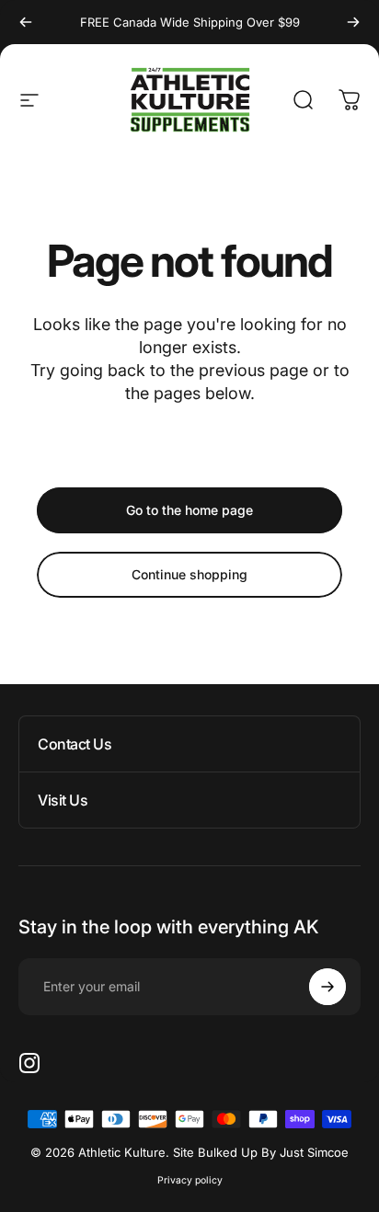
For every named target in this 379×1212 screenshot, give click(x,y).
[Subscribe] (327, 986)
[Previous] (26, 22)
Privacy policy (190, 1180)
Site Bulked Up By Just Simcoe (261, 1152)
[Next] (353, 22)
